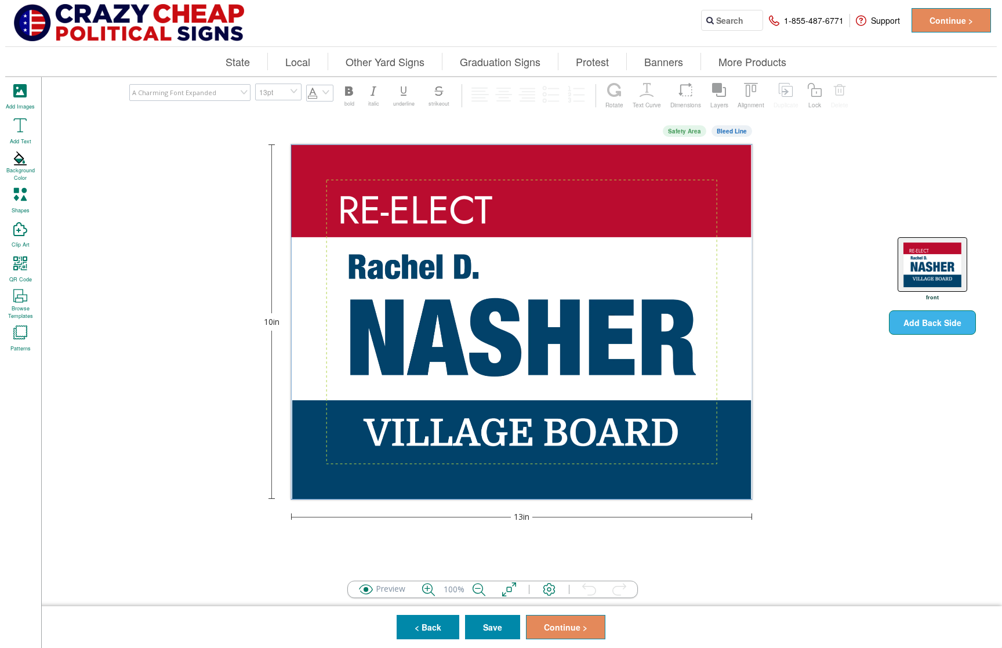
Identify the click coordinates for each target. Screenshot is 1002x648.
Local (297, 61)
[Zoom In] (428, 589)
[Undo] (589, 589)
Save (492, 627)
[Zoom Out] (479, 589)
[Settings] (549, 589)
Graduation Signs (500, 61)
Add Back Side (932, 322)
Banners (663, 61)
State (238, 61)
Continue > (951, 20)
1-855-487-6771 (814, 20)
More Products (752, 61)
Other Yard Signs (385, 61)
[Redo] (619, 589)
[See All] (509, 589)
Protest (592, 61)
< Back (428, 627)
